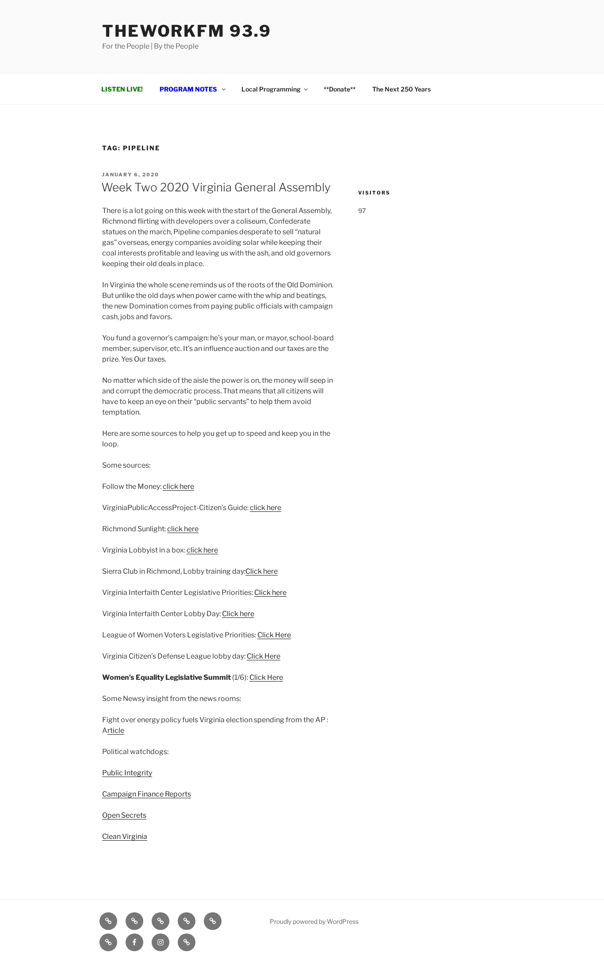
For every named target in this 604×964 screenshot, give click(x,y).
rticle (115, 730)
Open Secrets (124, 815)
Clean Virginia (124, 836)
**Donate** (340, 89)
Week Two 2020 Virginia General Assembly (216, 187)
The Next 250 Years (401, 89)
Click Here (274, 635)
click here (178, 486)
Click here (261, 571)
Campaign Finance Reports (146, 794)
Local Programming (271, 89)
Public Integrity (127, 773)
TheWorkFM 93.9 (186, 31)
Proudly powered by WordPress (314, 921)
